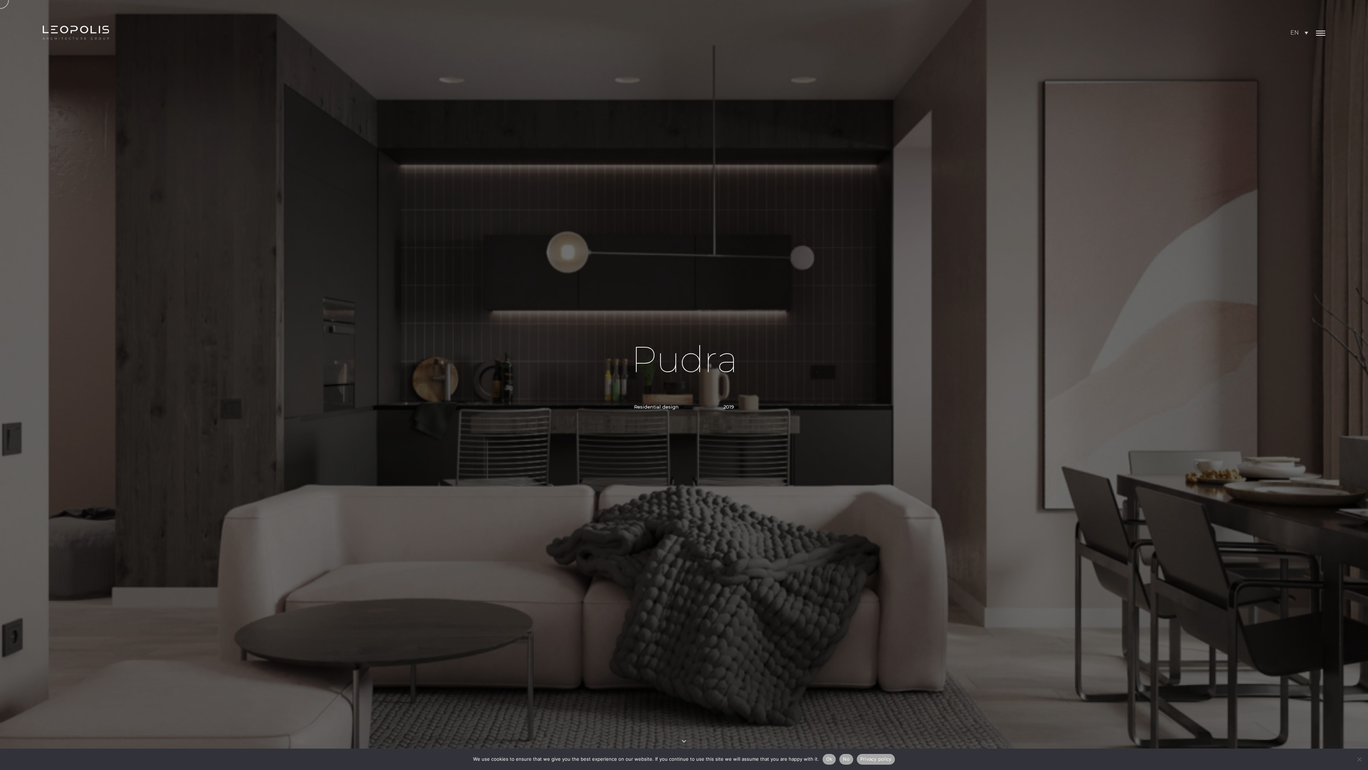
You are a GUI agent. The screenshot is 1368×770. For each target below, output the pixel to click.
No (846, 759)
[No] (1359, 759)
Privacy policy (876, 759)
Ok (829, 759)
